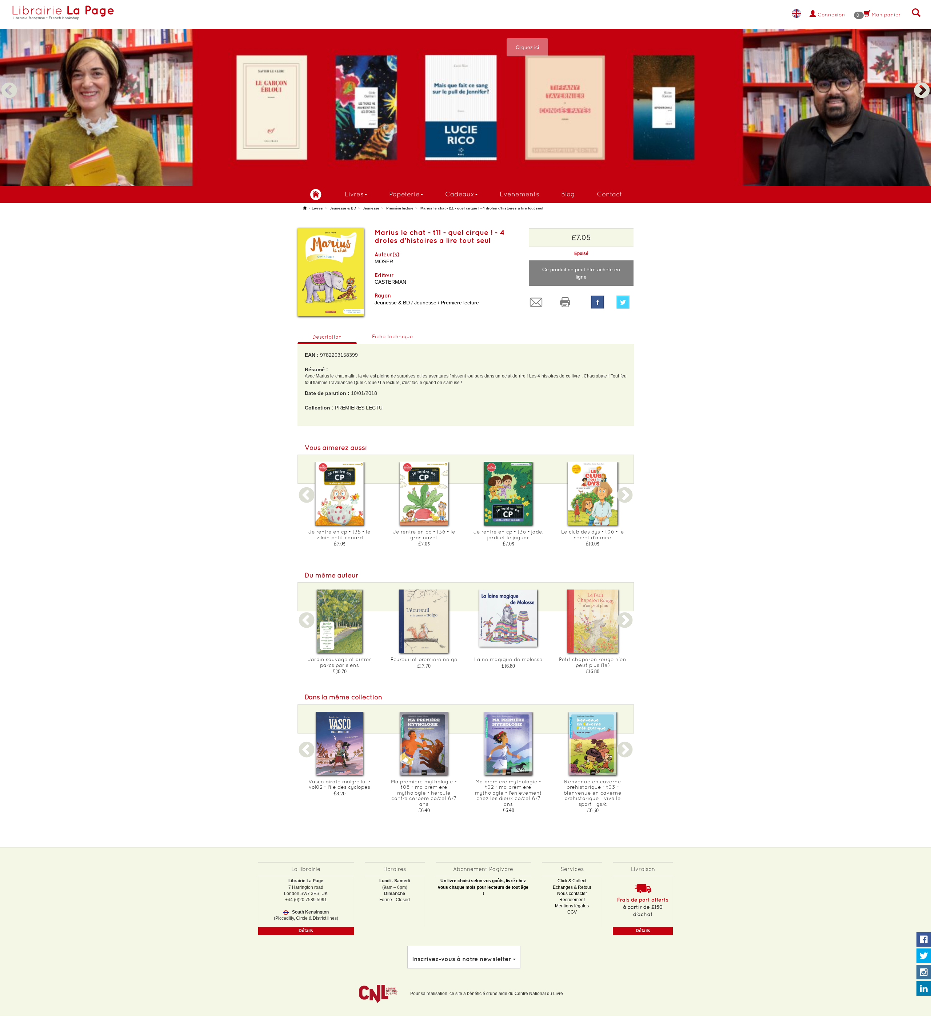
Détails (306, 930)
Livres (354, 194)
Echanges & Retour (572, 887)
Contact (609, 194)
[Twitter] (625, 302)
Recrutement (572, 899)
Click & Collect (572, 880)
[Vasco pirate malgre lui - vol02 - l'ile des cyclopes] (340, 743)
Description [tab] (327, 337)
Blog (568, 194)
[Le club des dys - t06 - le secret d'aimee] (593, 494)
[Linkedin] (923, 989)
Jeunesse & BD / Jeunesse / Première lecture (427, 302)
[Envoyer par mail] (538, 302)
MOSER (384, 261)
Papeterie (404, 194)
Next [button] (922, 82)
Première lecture (399, 208)
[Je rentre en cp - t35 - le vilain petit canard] (340, 494)
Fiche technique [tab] (392, 336)
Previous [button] (9, 82)
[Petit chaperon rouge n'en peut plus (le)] (593, 621)
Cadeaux (459, 194)
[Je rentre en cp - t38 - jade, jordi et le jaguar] (508, 494)
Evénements (519, 194)
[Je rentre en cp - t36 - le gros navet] (424, 494)
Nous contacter (572, 893)
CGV (572, 912)
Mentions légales (572, 905)
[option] (465, 93)
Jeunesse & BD (343, 208)
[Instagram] (923, 972)
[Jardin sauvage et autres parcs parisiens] (340, 621)
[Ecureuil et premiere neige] (424, 621)
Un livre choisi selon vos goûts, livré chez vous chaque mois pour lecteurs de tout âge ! (483, 887)
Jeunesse (371, 208)
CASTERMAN (390, 282)
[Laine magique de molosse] (508, 618)
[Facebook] (597, 302)
